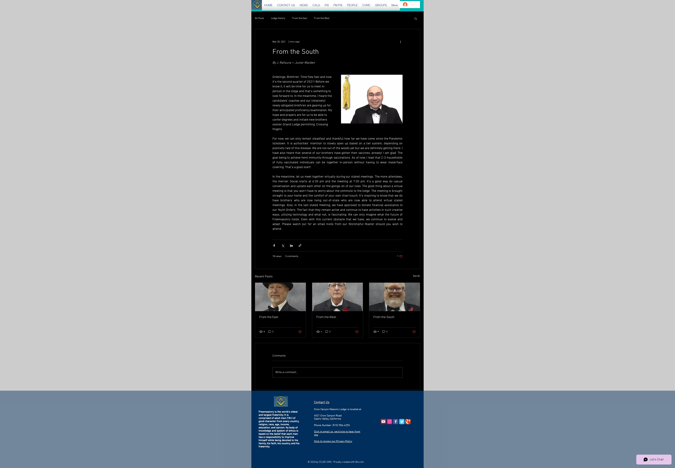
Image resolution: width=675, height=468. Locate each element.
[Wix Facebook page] (395, 421)
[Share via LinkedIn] (291, 245)
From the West (321, 18)
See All (416, 276)
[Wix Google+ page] (408, 421)
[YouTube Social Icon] (383, 421)
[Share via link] (300, 245)
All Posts (259, 18)
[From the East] (280, 297)
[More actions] (400, 42)
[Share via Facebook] (274, 245)
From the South (383, 317)
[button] (303, 5)
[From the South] (394, 297)
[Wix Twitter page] (401, 421)
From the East (299, 18)
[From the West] (337, 297)
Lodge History (278, 18)
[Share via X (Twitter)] (282, 245)
